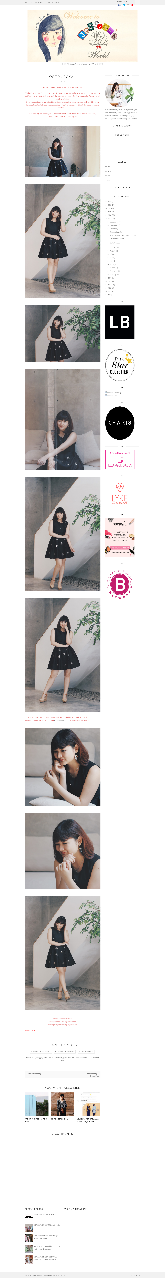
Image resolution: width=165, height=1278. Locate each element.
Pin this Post (88, 1051)
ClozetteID (58, 1058)
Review (108, 171)
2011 (109, 295)
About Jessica (40, 2)
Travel (107, 180)
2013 (109, 288)
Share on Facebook (42, 1051)
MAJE (85, 1058)
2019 (109, 212)
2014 (109, 285)
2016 (109, 278)
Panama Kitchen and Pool (36, 1120)
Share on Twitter (66, 1051)
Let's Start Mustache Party (45, 1214)
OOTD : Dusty (115, 247)
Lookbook (78, 1058)
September (114, 232)
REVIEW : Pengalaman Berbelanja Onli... (88, 1120)
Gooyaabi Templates (59, 1275)
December (114, 222)
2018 (109, 215)
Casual (50, 1058)
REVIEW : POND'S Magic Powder (47, 1225)
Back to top (134, 1275)
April (112, 264)
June (112, 258)
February (113, 271)
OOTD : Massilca (59, 1119)
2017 (33, 1058)
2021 (109, 205)
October (113, 229)
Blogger (39, 1058)
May (111, 261)
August (112, 251)
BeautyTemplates (37, 1275)
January (113, 274)
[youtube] (132, 6)
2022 (110, 202)
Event (107, 176)
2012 (109, 291)
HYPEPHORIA (59, 720)
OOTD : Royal (115, 243)
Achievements (53, 2)
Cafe (45, 1058)
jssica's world (68, 1058)
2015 (109, 281)
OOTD (91, 1058)
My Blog (28, 2)
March (112, 268)
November (114, 225)
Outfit (96, 1058)
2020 (110, 208)
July (111, 254)
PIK (62, 1061)
